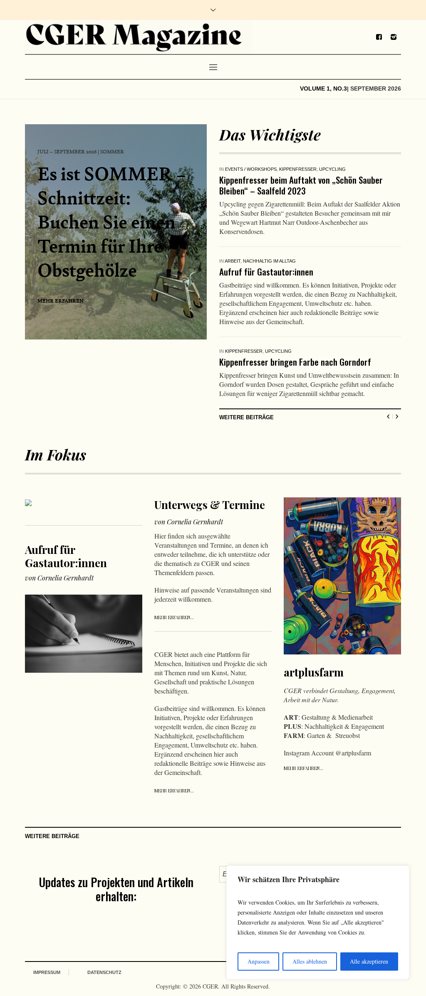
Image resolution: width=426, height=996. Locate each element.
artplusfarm (314, 634)
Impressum (46, 934)
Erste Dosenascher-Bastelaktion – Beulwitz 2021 (303, 314)
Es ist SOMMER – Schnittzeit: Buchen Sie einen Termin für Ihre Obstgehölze (111, 221)
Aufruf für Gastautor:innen (66, 518)
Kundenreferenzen (268, 231)
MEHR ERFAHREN (60, 300)
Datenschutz (104, 934)
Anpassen (259, 961)
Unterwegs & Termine (209, 466)
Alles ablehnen (309, 961)
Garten (234, 169)
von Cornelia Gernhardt (59, 539)
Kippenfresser (244, 303)
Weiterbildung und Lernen (356, 169)
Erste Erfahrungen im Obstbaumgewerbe (289, 242)
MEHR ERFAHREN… (174, 579)
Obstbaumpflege (268, 169)
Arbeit (232, 231)
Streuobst (306, 169)
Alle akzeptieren (369, 961)
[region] (317, 922)
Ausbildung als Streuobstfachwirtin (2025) (293, 179)
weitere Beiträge (246, 379)
